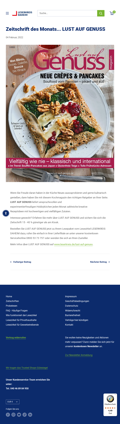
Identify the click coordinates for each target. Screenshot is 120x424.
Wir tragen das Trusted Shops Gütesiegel (27, 367)
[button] (5, 213)
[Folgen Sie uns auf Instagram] (13, 414)
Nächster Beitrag (98, 262)
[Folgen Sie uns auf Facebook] (8, 414)
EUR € (10, 402)
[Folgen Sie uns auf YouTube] (19, 414)
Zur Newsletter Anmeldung (78, 355)
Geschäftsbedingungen (77, 301)
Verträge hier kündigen (76, 320)
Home (9, 296)
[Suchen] (100, 13)
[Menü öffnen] (7, 13)
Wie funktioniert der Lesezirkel (21, 315)
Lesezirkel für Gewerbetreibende (22, 324)
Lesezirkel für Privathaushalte (21, 320)
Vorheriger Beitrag (22, 262)
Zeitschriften (12, 301)
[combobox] (67, 13)
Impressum (71, 296)
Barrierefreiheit (72, 315)
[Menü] (115, 395)
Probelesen (11, 305)
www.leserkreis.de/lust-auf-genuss (73, 244)
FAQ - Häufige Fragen (17, 310)
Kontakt (69, 324)
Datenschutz (71, 305)
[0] (112, 13)
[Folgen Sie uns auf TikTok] (25, 414)
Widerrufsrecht (72, 310)
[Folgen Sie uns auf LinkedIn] (30, 414)
